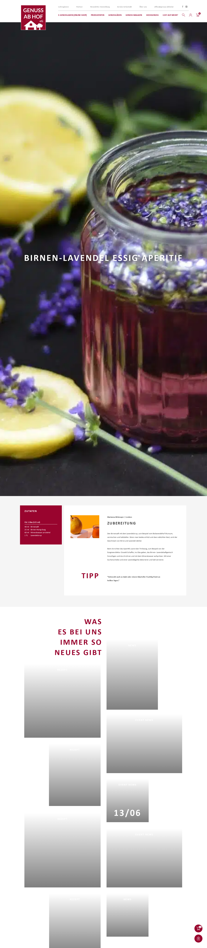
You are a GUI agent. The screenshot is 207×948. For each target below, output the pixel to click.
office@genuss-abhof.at (164, 6)
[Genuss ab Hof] (33, 17)
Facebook (182, 7)
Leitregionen (63, 6)
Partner (79, 6)
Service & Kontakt (124, 6)
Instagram (186, 7)
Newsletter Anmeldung (100, 6)
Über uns (143, 6)
